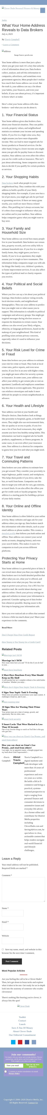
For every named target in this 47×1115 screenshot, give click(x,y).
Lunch (22, 1024)
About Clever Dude (22, 1031)
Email (5, 922)
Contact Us (33, 1103)
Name (5, 908)
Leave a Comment (11, 45)
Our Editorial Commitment (22, 1035)
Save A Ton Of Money (22, 1028)
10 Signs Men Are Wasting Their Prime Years (21, 708)
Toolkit (22, 1017)
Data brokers (7, 183)
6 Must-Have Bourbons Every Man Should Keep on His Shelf (22, 676)
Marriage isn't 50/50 (12, 660)
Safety (4, 20)
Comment (7, 875)
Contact (22, 1020)
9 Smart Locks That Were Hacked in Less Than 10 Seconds (22, 725)
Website (5, 936)
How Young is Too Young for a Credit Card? (21, 642)
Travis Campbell (12, 39)
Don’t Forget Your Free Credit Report (18, 635)
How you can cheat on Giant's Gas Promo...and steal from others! (18, 746)
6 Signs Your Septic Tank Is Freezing (19, 692)
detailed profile (9, 533)
